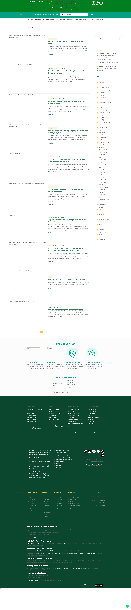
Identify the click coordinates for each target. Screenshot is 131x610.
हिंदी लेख (50, 277)
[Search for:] (108, 38)
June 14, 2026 (56, 277)
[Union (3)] (93, 3)
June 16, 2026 (61, 245)
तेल (54, 307)
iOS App (41, 1)
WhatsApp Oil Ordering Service (35, 580)
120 (52, 332)
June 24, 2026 (56, 156)
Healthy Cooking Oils (53, 39)
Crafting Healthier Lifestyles (37, 566)
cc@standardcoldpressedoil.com (97, 496)
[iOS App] (37, 1)
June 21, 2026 (61, 187)
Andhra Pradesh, (52, 550)
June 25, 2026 (61, 128)
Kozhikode (78, 553)
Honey (70, 568)
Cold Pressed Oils (61, 568)
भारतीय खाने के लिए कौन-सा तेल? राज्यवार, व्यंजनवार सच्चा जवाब (66, 280)
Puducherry (87, 553)
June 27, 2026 (61, 39)
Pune (46, 553)
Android (33, 1)
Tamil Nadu (37, 550)
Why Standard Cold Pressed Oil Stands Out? (42, 527)
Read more (50, 54)
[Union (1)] (97, 3)
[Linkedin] (102, 455)
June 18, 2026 (61, 217)
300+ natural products (39, 537)
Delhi (39, 553)
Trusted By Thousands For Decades (39, 558)
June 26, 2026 (65, 68)
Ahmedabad (54, 553)
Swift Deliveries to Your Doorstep (39, 541)
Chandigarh (63, 553)
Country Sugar (75, 568)
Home (28, 27)
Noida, (59, 553)
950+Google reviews (40, 536)
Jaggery (81, 568)
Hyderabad (36, 543)
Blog (32, 27)
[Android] (30, 1)
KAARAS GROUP (38, 585)
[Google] (85, 451)
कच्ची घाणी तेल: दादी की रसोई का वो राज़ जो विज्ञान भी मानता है (65, 310)
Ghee (67, 568)
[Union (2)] (101, 3)
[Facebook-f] (94, 451)
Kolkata (49, 553)
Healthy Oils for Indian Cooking (54, 68)
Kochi (82, 553)
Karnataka (42, 550)
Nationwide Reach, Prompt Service (39, 548)
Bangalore (65, 543)
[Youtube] (89, 451)
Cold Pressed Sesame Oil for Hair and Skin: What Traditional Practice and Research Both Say (65, 249)
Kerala (46, 550)
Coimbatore (92, 553)
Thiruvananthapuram (71, 553)
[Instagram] (98, 451)
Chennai (30, 543)
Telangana (60, 550)
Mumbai (42, 553)
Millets (86, 568)
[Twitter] (102, 451)
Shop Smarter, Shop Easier (36, 573)
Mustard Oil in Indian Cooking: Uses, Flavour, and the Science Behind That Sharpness (66, 160)
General (50, 156)
